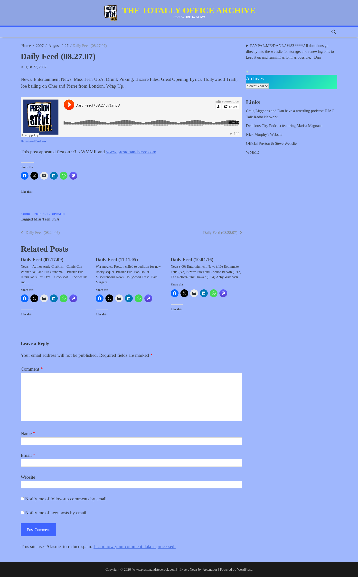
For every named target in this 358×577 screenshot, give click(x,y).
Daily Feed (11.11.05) (117, 259)
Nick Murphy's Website (264, 134)
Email (28, 455)
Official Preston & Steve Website (271, 143)
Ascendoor (210, 569)
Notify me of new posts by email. (56, 512)
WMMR (252, 152)
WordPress (244, 569)
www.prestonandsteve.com (131, 151)
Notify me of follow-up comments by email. (66, 498)
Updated (59, 214)
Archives (255, 78)
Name (28, 433)
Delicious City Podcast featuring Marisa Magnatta (284, 126)
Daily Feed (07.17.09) (42, 259)
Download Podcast (33, 141)
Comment (32, 369)
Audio (25, 214)
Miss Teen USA (46, 219)
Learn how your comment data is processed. (135, 546)
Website (28, 477)
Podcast (41, 214)
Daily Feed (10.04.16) (192, 259)
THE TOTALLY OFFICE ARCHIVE (188, 10)
